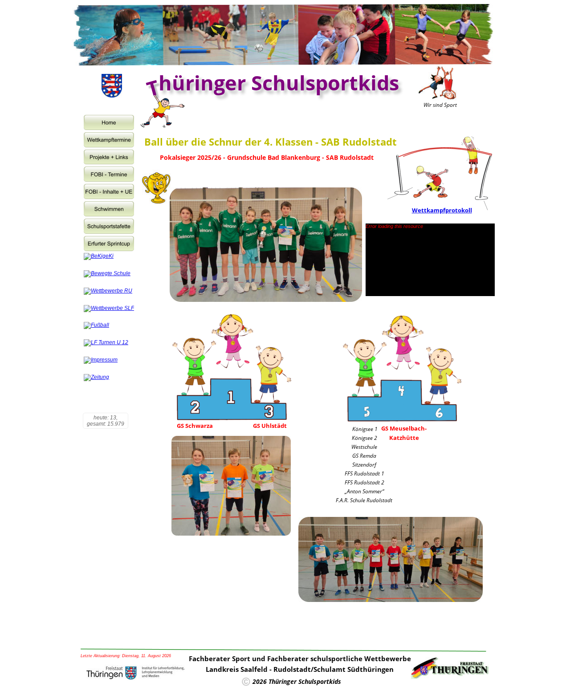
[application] (430, 260)
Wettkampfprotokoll (442, 210)
